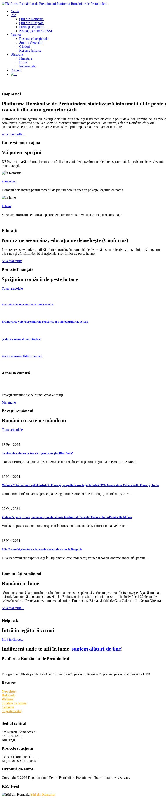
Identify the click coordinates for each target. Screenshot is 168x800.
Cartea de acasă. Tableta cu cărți (22, 356)
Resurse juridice (30, 50)
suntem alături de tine (96, 649)
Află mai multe (12, 261)
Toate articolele (12, 288)
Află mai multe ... (14, 134)
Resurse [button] (15, 35)
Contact (15, 70)
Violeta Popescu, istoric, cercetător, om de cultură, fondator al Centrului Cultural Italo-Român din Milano (67, 517)
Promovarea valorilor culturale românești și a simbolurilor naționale (45, 321)
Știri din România (31, 19)
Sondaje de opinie (14, 703)
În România (9, 181)
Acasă (14, 11)
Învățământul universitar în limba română (28, 304)
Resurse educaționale (33, 38)
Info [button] (13, 15)
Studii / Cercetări (30, 42)
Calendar (8, 707)
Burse (23, 62)
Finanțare (25, 58)
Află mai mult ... (13, 608)
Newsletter (9, 691)
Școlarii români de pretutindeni (21, 338)
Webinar (7, 699)
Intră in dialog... (13, 639)
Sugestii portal (11, 711)
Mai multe (9, 402)
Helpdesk (8, 695)
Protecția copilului (31, 27)
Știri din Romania (42, 794)
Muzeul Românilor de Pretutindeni (54, 384)
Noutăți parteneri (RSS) (35, 31)
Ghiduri (24, 46)
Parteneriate (27, 66)
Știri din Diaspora (31, 23)
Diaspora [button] (16, 54)
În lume (6, 206)
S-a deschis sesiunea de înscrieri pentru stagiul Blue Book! (37, 453)
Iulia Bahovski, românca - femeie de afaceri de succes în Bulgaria (42, 549)
